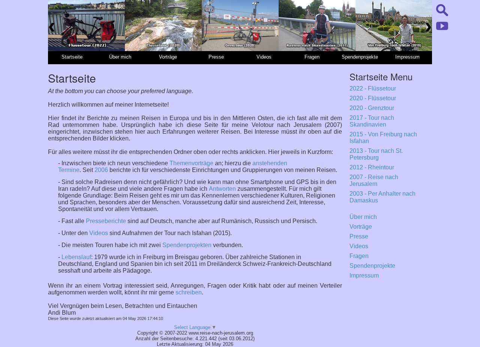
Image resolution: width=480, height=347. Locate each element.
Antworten (222, 189)
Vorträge (361, 226)
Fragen (359, 256)
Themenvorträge (191, 163)
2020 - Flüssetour (373, 98)
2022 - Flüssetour (373, 88)
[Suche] (442, 18)
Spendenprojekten (187, 245)
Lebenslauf (76, 257)
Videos (98, 233)
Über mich (363, 217)
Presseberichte (106, 221)
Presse (359, 236)
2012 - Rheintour (372, 167)
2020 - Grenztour (372, 108)
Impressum (364, 275)
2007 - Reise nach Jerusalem (374, 180)
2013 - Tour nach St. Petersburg (376, 154)
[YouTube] (442, 30)
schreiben (189, 292)
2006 (101, 170)
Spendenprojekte (372, 266)
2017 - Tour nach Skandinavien (372, 121)
